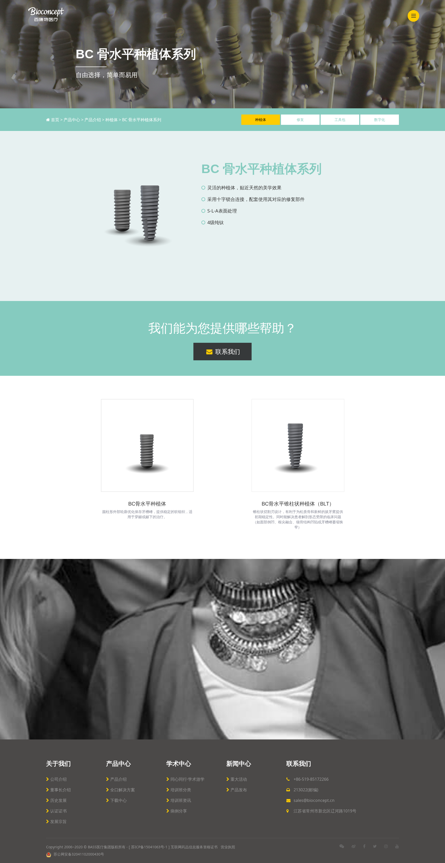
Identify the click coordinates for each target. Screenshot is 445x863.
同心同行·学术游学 (187, 779)
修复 (300, 119)
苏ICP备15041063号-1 (149, 846)
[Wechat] (341, 846)
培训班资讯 (180, 800)
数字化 (379, 119)
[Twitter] (375, 846)
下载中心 (118, 800)
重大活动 (238, 779)
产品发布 (238, 790)
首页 (55, 120)
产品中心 (72, 120)
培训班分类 (180, 790)
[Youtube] (397, 846)
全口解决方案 (122, 790)
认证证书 (58, 811)
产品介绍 (92, 120)
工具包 (340, 119)
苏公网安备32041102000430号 (78, 854)
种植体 (111, 120)
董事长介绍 (60, 790)
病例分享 (178, 811)
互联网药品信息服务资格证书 (195, 846)
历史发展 (58, 800)
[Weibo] (354, 846)
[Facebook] (364, 846)
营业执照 (228, 846)
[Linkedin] (386, 846)
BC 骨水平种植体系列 (141, 120)
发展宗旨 (58, 821)
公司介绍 (58, 779)
